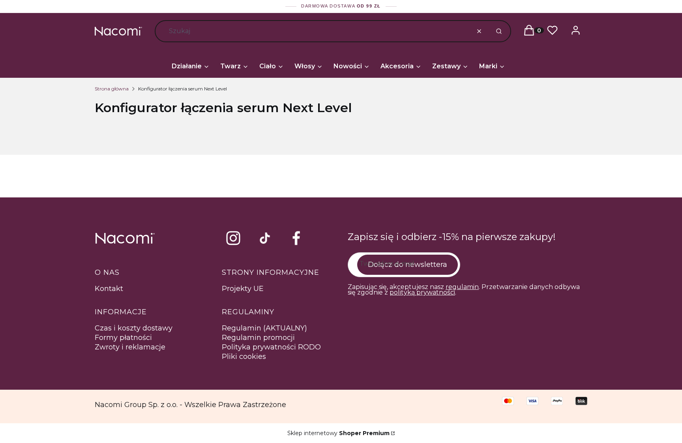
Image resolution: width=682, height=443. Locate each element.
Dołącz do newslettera (407, 264)
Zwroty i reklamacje (130, 347)
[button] (499, 31)
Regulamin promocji (258, 337)
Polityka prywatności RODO (271, 347)
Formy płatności (123, 337)
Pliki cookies (244, 356)
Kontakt (109, 288)
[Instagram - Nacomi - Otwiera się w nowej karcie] (233, 238)
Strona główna (112, 89)
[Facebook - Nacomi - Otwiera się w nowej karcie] (296, 238)
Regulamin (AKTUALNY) (264, 328)
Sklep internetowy (338, 433)
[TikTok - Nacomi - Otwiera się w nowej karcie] (265, 238)
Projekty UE (243, 288)
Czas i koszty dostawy (133, 328)
